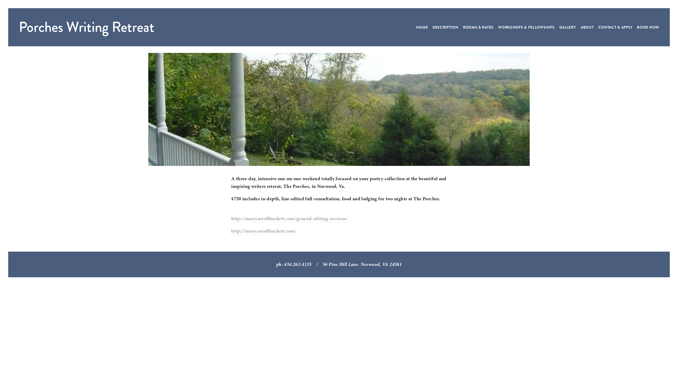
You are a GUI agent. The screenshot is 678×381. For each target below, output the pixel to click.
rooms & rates (478, 27)
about (587, 27)
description (445, 27)
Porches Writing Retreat (86, 27)
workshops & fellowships (526, 27)
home (422, 27)
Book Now (648, 27)
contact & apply (615, 27)
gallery (567, 27)
